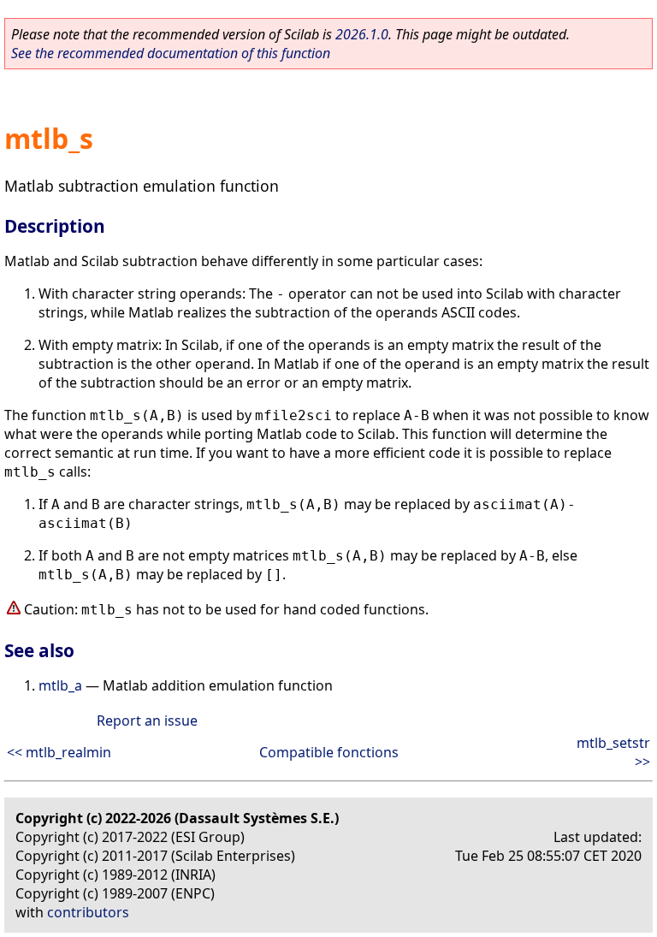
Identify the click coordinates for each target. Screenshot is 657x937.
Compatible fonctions (329, 752)
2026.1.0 (361, 34)
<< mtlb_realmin (59, 752)
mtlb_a (60, 685)
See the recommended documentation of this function (170, 53)
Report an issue (147, 720)
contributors (88, 912)
